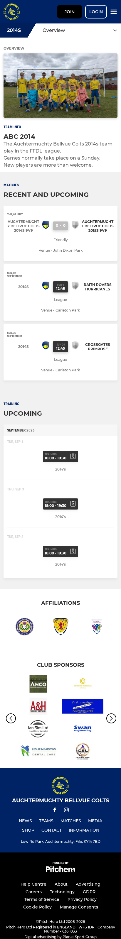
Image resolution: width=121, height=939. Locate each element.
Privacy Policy (82, 899)
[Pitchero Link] (60, 871)
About (61, 884)
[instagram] (66, 811)
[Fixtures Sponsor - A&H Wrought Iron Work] (38, 707)
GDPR (89, 891)
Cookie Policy (37, 907)
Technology (62, 891)
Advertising (88, 884)
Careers (34, 891)
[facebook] (55, 811)
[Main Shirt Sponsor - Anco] (38, 685)
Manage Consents (79, 907)
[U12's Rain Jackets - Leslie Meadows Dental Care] (38, 752)
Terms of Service (41, 899)
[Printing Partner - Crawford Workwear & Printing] (82, 685)
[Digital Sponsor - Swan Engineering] (82, 730)
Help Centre (33, 884)
